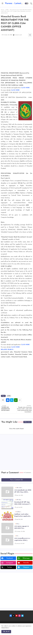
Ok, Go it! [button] (6, 631)
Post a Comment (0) (16, 479)
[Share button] (20, 400)
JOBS (7, 9)
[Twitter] (12, 400)
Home (2, 9)
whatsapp (26, 558)
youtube (26, 562)
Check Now (4, 627)
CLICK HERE (25, 87)
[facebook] (11, 616)
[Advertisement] (16, 55)
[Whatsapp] (16, 400)
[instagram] (19, 616)
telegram (26, 567)
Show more (27, 422)
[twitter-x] (13, 616)
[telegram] (22, 616)
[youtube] (16, 616)
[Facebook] (8, 400)
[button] (26, 3)
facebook (9, 558)
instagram (9, 562)
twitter (9, 567)
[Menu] (2, 3)
